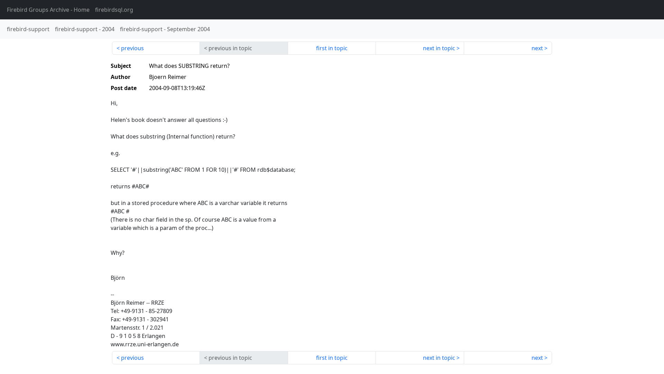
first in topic (332, 48)
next (537, 48)
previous (132, 48)
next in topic (439, 48)
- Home (48, 10)
